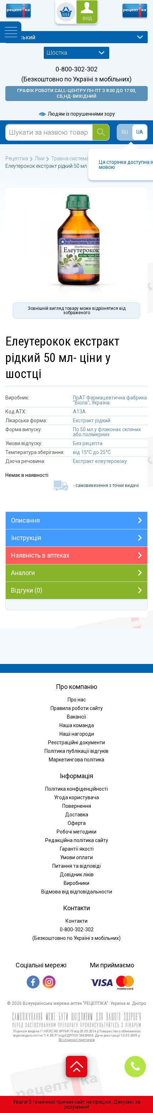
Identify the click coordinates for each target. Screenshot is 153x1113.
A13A (79, 411)
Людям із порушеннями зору (81, 114)
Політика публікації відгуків (76, 751)
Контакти (76, 921)
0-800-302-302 (76, 69)
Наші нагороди (76, 734)
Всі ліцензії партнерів (77, 1040)
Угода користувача (76, 797)
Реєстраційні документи (76, 742)
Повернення (76, 806)
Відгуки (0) (26, 590)
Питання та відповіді (76, 866)
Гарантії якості (77, 849)
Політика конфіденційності (76, 789)
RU (125, 132)
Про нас (77, 699)
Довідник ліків (77, 874)
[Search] (101, 132)
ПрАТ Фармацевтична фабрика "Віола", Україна (110, 400)
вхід (87, 18)
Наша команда (76, 725)
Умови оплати (76, 857)
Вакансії (76, 717)
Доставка (76, 814)
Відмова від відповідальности (76, 892)
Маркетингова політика (76, 759)
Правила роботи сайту (77, 708)
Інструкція (26, 538)
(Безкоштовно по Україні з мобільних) (76, 79)
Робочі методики (76, 832)
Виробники (76, 883)
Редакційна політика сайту (76, 840)
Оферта (77, 823)
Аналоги (23, 572)
